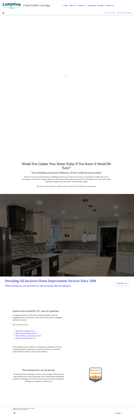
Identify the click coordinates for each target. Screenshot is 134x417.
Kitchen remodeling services (26, 395)
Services (81, 5)
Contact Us (109, 5)
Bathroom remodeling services (26, 390)
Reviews (100, 5)
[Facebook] (3, 13)
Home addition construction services (28, 393)
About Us (72, 5)
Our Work (92, 5)
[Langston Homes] (12, 6)
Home (65, 5)
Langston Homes (125, 12)
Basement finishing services (25, 388)
